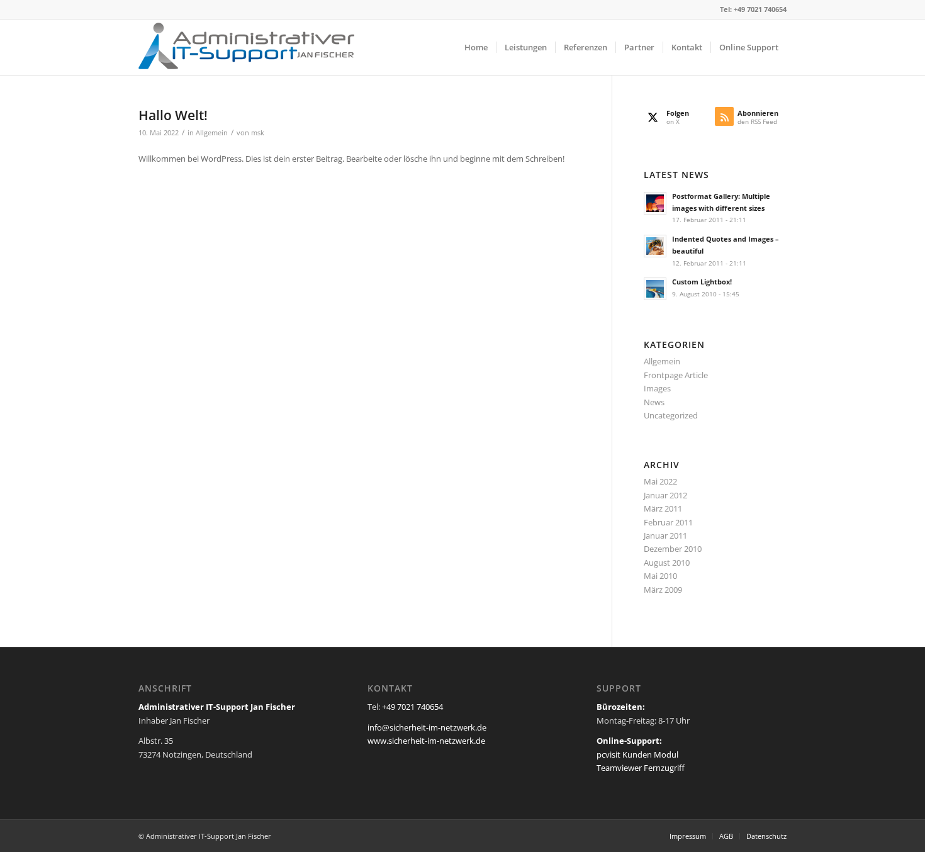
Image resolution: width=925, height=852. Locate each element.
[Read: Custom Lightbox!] (655, 288)
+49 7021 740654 (760, 9)
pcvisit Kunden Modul (637, 754)
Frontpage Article (676, 375)
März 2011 (663, 508)
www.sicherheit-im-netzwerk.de (426, 740)
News (654, 402)
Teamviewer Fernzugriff (641, 767)
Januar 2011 (665, 535)
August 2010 (667, 562)
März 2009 (663, 589)
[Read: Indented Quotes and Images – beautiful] (655, 246)
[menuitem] (476, 47)
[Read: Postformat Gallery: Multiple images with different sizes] (655, 203)
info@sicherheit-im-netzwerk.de (426, 727)
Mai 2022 (660, 481)
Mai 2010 (660, 575)
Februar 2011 (668, 522)
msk (257, 132)
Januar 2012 (665, 495)
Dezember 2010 (673, 548)
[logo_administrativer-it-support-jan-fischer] (246, 47)
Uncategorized (671, 415)
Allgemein (212, 132)
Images (657, 388)
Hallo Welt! (173, 115)
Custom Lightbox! (702, 281)
